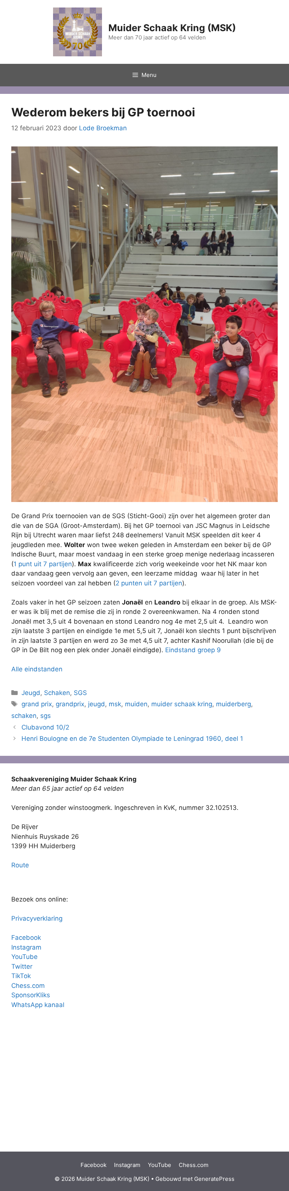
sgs (45, 715)
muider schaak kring (181, 704)
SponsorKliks (30, 995)
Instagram (26, 947)
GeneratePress (214, 1178)
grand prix (36, 704)
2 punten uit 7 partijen (149, 583)
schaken (24, 715)
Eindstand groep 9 (193, 650)
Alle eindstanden (36, 669)
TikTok (21, 976)
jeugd (96, 704)
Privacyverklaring (36, 918)
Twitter (21, 966)
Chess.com (28, 985)
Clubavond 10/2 (45, 727)
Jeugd (30, 693)
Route (20, 865)
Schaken (57, 693)
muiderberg (233, 704)
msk (115, 704)
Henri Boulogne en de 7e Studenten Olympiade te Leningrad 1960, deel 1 (132, 738)
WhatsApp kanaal (37, 1005)
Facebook (26, 937)
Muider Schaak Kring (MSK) (172, 27)
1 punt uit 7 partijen (43, 564)
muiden (136, 704)
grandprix (70, 704)
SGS (80, 693)
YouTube (24, 956)
